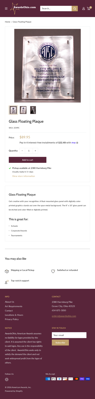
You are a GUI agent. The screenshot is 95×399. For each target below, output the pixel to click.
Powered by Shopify (14, 391)
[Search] (75, 8)
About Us (9, 301)
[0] (88, 8)
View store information (23, 176)
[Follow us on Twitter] (6, 379)
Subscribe (60, 342)
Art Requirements (13, 306)
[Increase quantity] (35, 150)
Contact (9, 310)
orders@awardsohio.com (64, 316)
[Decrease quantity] (22, 150)
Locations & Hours (14, 315)
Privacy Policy (12, 319)
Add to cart (27, 159)
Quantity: (13, 150)
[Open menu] (6, 9)
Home (7, 22)
